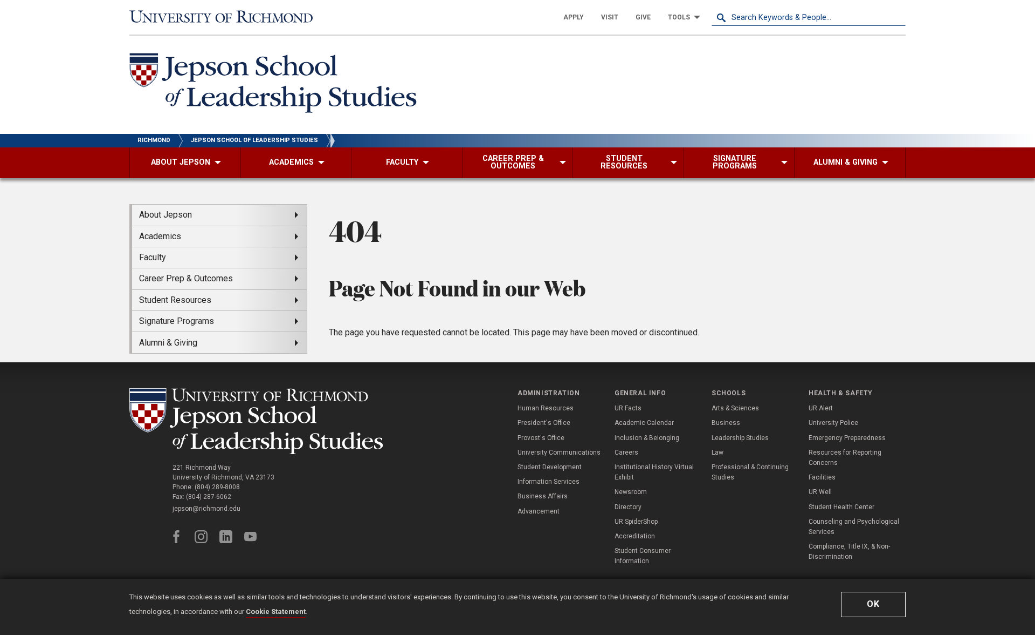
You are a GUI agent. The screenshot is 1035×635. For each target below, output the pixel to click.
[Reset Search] (897, 17)
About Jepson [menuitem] (165, 215)
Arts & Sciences (735, 408)
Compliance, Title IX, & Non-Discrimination (849, 551)
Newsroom (631, 492)
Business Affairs (543, 496)
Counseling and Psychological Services (854, 527)
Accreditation (635, 536)
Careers (626, 452)
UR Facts (628, 408)
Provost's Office (541, 438)
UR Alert (821, 408)
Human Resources (546, 408)
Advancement (539, 511)
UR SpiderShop (636, 521)
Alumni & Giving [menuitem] (168, 342)
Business (726, 423)
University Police (833, 423)
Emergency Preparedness (847, 438)
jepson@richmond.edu (206, 508)
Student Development (550, 467)
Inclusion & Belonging (647, 438)
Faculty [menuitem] (152, 257)
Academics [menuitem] (160, 236)
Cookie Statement (276, 611)
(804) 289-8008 (217, 487)
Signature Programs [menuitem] (176, 321)
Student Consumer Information (643, 556)
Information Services (548, 481)
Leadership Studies (740, 438)
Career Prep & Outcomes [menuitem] (186, 278)
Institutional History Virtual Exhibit (654, 472)
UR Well (820, 492)
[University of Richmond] (226, 17)
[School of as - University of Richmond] (258, 421)
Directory (628, 507)
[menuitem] (573, 17)
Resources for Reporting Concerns (845, 458)
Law (717, 452)
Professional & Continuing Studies (750, 472)
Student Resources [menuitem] (175, 300)
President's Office (544, 423)
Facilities (822, 477)
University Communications (559, 452)
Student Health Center (841, 507)
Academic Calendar (644, 423)
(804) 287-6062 (208, 497)
